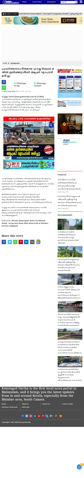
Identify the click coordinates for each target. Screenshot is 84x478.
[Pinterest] (43, 416)
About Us (25, 404)
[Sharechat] (60, 415)
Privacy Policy (67, 404)
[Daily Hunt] (55, 415)
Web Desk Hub (9, 91)
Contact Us (46, 404)
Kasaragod (51, 2)
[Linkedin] (34, 416)
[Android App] (50, 415)
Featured (62, 175)
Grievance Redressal (9, 407)
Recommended (65, 215)
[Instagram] (30, 416)
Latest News (37, 2)
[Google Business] (46, 415)
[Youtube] (39, 416)
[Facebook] (22, 416)
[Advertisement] (42, 45)
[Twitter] (26, 416)
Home (24, 2)
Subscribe (26, 407)
